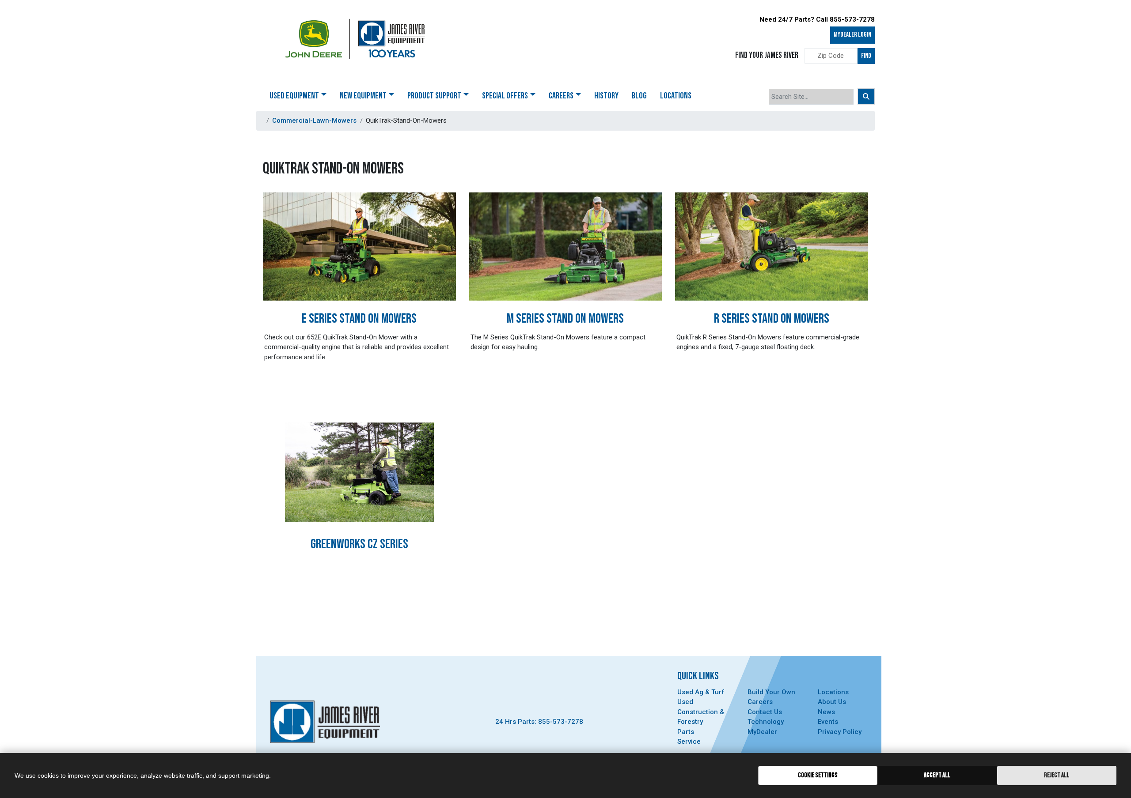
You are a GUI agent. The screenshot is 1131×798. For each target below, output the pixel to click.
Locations (833, 692)
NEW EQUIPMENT (363, 95)
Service (689, 741)
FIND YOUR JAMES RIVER (766, 55)
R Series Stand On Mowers (771, 319)
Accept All (937, 775)
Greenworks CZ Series (359, 544)
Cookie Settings (818, 775)
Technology (766, 722)
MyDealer (762, 732)
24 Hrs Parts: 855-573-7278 (539, 722)
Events (828, 722)
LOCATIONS (675, 95)
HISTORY (606, 95)
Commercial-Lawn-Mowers (314, 120)
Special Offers (505, 95)
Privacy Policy (840, 732)
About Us (832, 702)
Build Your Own (771, 692)
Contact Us (765, 712)
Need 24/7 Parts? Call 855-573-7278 (817, 19)
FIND (866, 56)
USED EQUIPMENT (294, 95)
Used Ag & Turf (701, 692)
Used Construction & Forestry (700, 712)
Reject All (1056, 775)
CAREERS (561, 95)
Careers (760, 702)
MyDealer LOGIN (852, 34)
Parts (685, 732)
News (826, 712)
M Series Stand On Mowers (565, 319)
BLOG (639, 95)
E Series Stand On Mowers (359, 319)
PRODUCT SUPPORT (434, 95)
